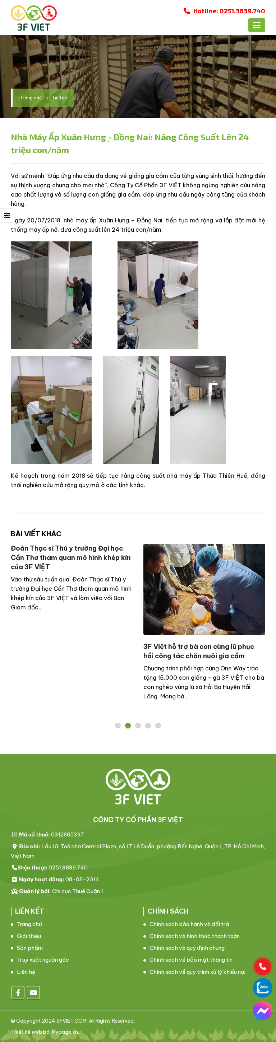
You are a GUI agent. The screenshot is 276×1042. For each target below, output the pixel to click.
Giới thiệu (29, 936)
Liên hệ (26, 971)
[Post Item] (204, 589)
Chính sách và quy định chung (187, 947)
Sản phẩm (30, 947)
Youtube (33, 992)
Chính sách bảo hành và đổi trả (189, 924)
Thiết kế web (26, 1032)
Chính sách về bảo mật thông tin (191, 959)
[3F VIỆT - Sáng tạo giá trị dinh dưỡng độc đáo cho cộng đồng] (34, 18)
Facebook (18, 992)
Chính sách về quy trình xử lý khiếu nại (197, 971)
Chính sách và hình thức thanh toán (195, 936)
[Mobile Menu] (256, 25)
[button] (118, 725)
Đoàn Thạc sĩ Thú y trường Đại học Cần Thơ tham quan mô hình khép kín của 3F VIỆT (71, 557)
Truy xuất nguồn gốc (43, 959)
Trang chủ (29, 924)
